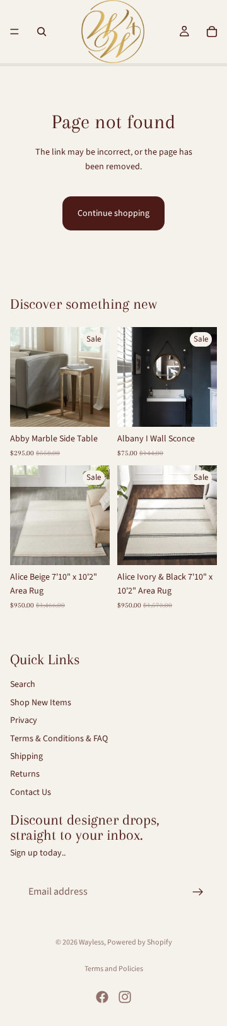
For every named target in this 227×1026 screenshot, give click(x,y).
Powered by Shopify (139, 942)
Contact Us (30, 791)
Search (22, 684)
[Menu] (14, 31)
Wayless (91, 942)
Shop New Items (40, 702)
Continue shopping (113, 213)
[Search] (41, 31)
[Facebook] (102, 997)
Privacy (23, 720)
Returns (25, 774)
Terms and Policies (113, 968)
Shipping (26, 756)
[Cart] (212, 31)
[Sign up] (198, 891)
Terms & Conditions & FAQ (59, 738)
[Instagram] (124, 997)
